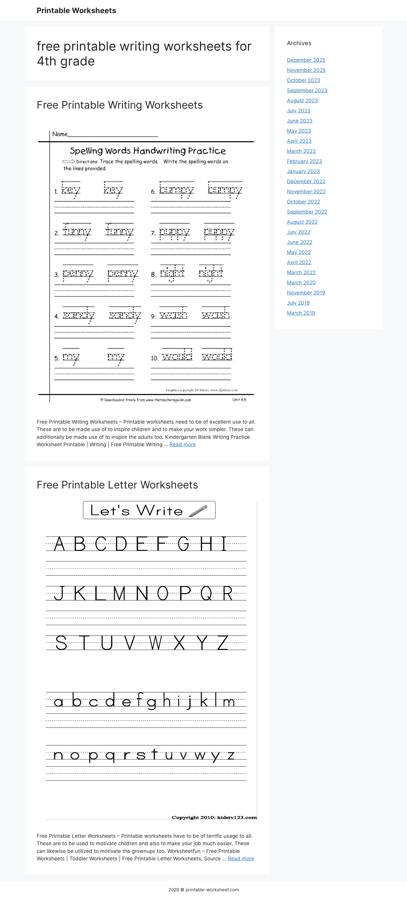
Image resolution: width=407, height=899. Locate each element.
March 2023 (301, 151)
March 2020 (301, 283)
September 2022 (307, 212)
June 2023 (300, 121)
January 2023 (303, 171)
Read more (183, 444)
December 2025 (306, 60)
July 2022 (298, 232)
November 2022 (306, 192)
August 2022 (302, 222)
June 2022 (299, 242)
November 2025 (306, 70)
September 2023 (307, 90)
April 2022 (299, 262)
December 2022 (306, 181)
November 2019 (306, 293)
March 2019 (301, 313)
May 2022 (299, 252)
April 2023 (299, 141)
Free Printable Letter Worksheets (117, 484)
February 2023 (304, 161)
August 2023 (302, 101)
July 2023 (298, 111)
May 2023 (299, 131)
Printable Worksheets (76, 10)
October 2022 (303, 202)
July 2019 (298, 303)
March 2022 (301, 272)
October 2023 (303, 80)
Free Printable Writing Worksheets (120, 104)
